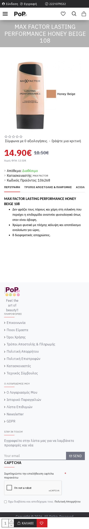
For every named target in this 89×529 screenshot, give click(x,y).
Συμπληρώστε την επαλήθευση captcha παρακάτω (29, 475)
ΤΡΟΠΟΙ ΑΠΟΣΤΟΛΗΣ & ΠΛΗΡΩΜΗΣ (48, 187)
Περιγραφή (12, 187)
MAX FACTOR (40, 175)
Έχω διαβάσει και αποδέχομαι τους (44, 501)
